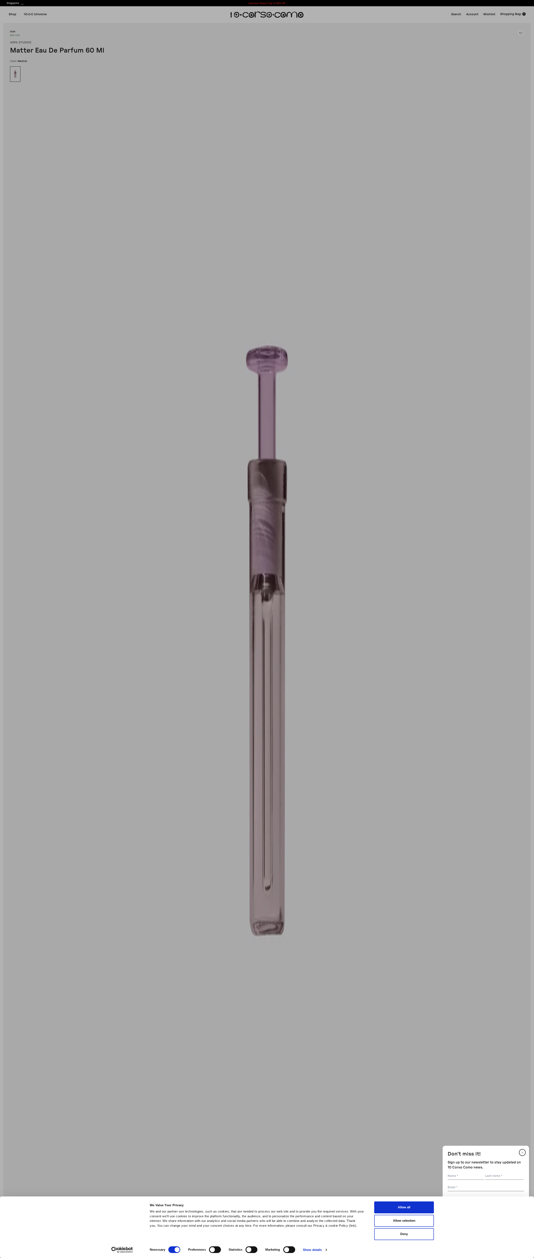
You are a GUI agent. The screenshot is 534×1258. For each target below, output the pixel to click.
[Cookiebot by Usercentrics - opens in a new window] (122, 1250)
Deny (404, 1234)
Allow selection (404, 1220)
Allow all (404, 1207)
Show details (312, 1250)
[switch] (215, 1249)
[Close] (522, 1152)
